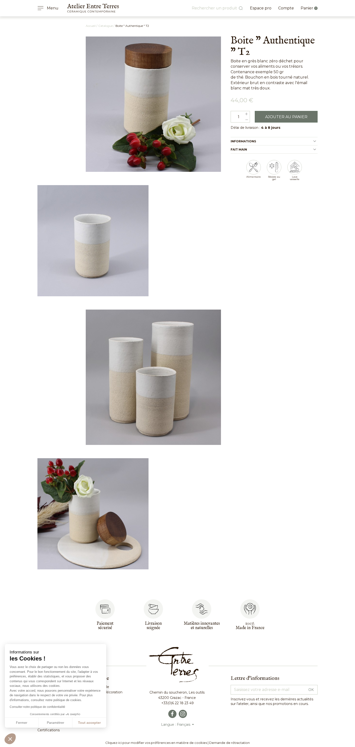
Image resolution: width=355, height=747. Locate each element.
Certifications (48, 730)
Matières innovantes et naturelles (202, 626)
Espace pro (260, 8)
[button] (10, 739)
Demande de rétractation (229, 743)
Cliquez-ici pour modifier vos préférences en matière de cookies (156, 743)
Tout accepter (89, 723)
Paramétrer (55, 723)
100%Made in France (250, 626)
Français (184, 724)
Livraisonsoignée (153, 626)
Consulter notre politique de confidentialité (37, 707)
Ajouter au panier (286, 117)
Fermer (21, 723)
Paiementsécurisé (105, 626)
